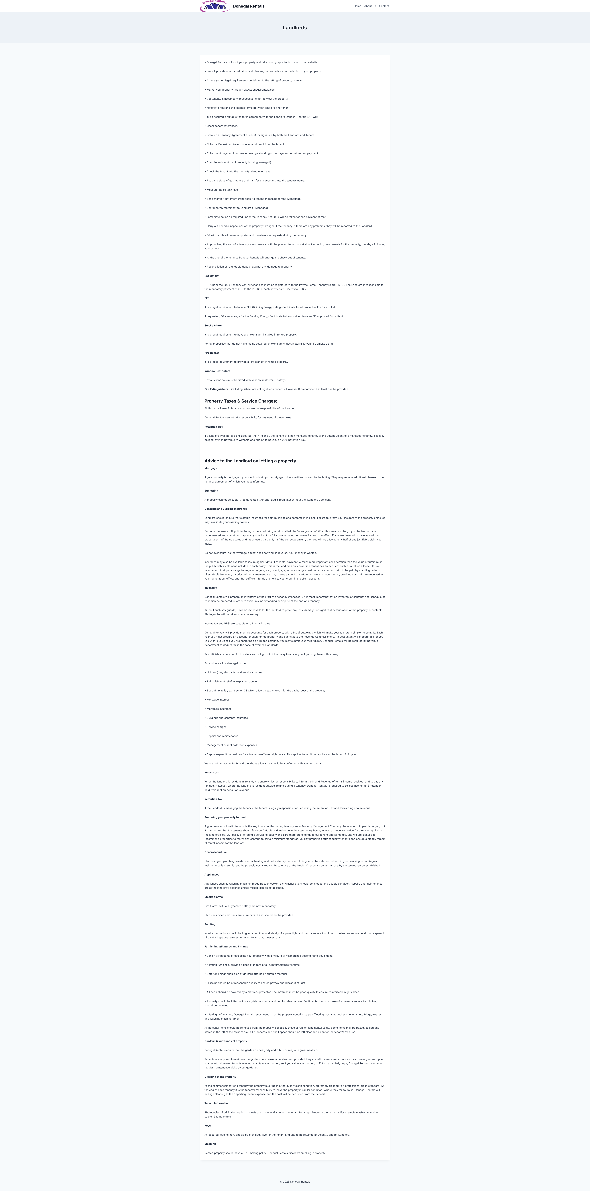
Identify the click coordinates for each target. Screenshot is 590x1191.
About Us (370, 6)
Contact (384, 6)
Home (357, 6)
